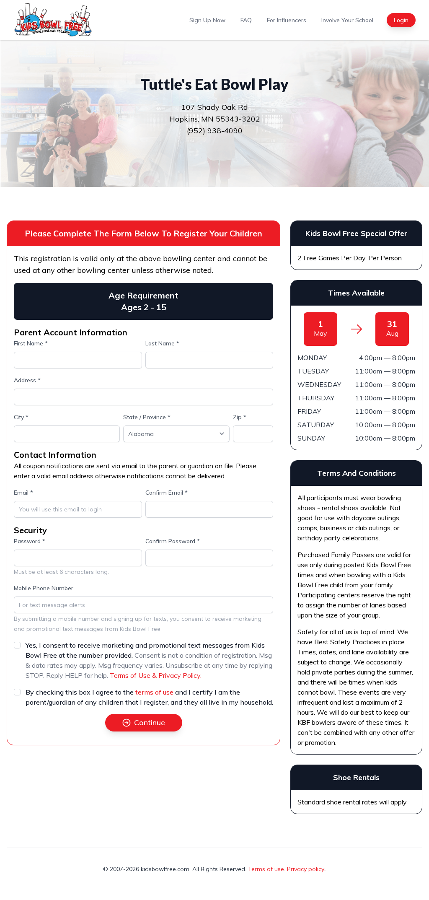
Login (401, 20)
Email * (23, 492)
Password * (29, 541)
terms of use (154, 692)
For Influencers (286, 20)
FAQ (246, 20)
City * (21, 417)
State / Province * (147, 417)
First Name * (31, 343)
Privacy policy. (306, 869)
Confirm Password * (172, 541)
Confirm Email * (166, 492)
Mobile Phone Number (43, 588)
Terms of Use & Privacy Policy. (156, 675)
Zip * (239, 417)
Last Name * (162, 343)
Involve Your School (347, 20)
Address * (27, 380)
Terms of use (266, 869)
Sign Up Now (207, 20)
